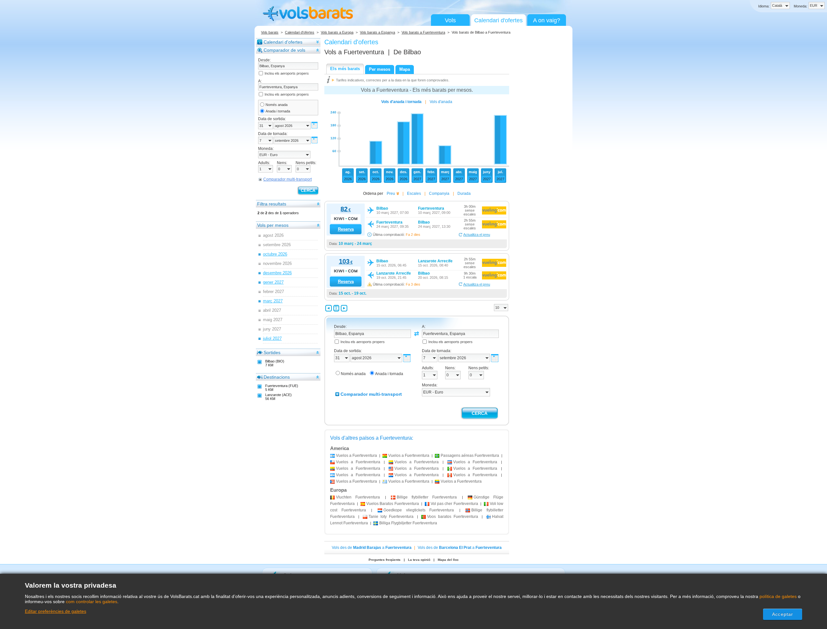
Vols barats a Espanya (377, 32)
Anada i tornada (278, 111)
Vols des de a (372, 547)
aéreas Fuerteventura (470, 455)
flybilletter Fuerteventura (427, 497)
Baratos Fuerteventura (392, 503)
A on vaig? (546, 20)
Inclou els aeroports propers (287, 73)
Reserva (346, 229)
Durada (464, 193)
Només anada (277, 105)
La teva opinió (419, 559)
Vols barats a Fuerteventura (423, 32)
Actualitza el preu (476, 234)
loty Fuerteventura (391, 516)
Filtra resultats (271, 203)
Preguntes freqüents (385, 559)
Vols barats (269, 32)
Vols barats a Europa (337, 32)
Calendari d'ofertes (498, 20)
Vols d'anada (441, 102)
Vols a (354, 52)
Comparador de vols (284, 50)
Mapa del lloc (448, 559)
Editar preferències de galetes (55, 611)
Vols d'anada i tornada (401, 102)
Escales (414, 193)
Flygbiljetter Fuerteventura (408, 523)
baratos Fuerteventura (452, 516)
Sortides (272, 352)
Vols (450, 20)
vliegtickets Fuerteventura (418, 510)
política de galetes (778, 596)
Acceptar (782, 614)
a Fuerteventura (356, 455)
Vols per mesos (272, 225)
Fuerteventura (358, 497)
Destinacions (277, 377)
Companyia (439, 193)
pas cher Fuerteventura (454, 503)
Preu (391, 193)
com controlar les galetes (91, 601)
